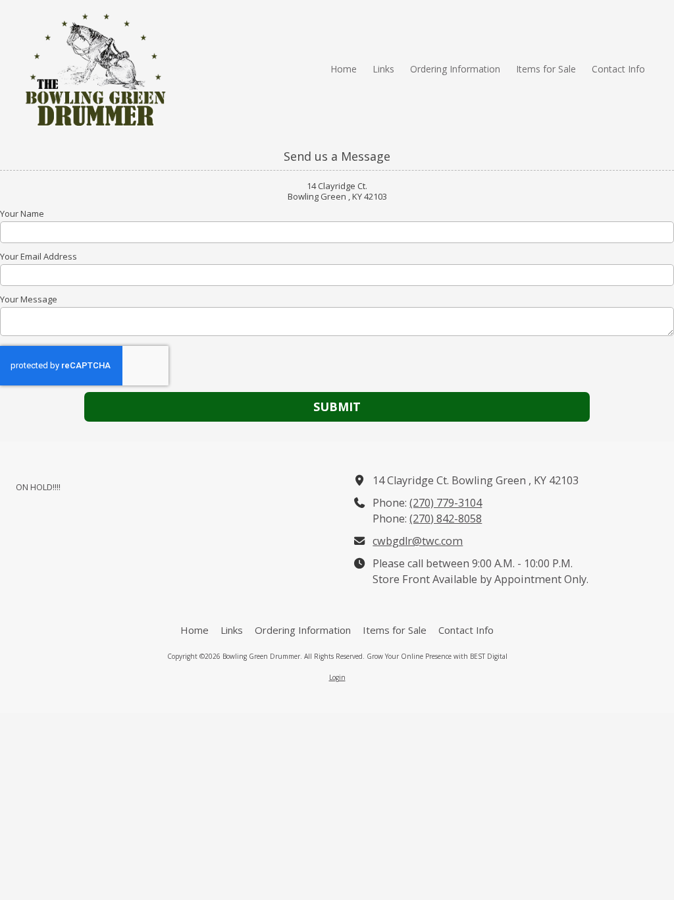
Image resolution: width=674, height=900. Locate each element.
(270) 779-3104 (445, 502)
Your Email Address (38, 256)
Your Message (28, 299)
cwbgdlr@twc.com (418, 541)
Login (337, 677)
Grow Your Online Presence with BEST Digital (437, 656)
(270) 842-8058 (445, 518)
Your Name (22, 213)
